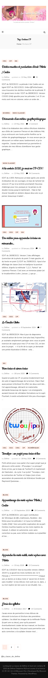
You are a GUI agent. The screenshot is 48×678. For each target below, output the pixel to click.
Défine (6, 77)
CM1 (17, 448)
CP (10, 61)
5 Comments (34, 373)
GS (16, 61)
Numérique (33, 448)
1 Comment (33, 124)
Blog (5, 495)
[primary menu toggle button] (3, 32)
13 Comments (34, 565)
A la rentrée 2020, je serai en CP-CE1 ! (22, 168)
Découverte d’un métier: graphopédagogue (24, 119)
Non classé (19, 113)
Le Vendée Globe (10, 322)
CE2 (11, 232)
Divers (6, 113)
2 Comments (41, 458)
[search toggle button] (44, 32)
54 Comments (34, 173)
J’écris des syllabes (11, 604)
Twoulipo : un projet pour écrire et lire (21, 454)
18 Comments (39, 510)
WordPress (32, 673)
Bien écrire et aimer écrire (15, 369)
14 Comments (36, 609)
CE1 (4, 61)
